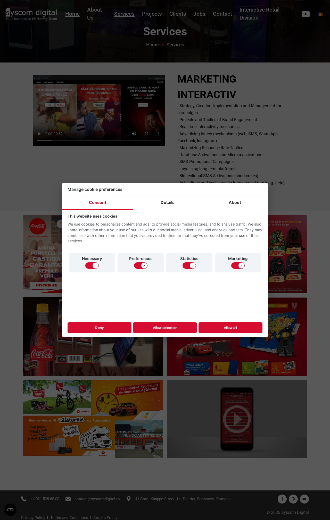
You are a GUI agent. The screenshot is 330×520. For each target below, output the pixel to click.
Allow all (230, 328)
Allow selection (165, 328)
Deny (99, 328)
